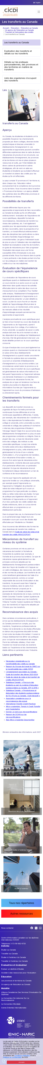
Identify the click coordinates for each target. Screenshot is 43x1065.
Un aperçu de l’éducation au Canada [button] (15, 984)
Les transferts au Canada (15, 34)
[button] (10, 12)
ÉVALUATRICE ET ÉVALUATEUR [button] (14, 965)
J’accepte (21, 1062)
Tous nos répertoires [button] (21, 903)
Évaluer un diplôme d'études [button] (12, 969)
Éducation (15, 28)
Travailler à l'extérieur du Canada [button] (14, 961)
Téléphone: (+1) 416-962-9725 (13, 944)
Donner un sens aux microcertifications (21, 712)
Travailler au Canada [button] (9, 954)
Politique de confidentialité (12, 1057)
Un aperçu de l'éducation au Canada (19, 30)
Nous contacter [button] (7, 928)
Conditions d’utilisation (22, 1055)
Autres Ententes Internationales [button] (13, 1008)
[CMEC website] (21, 1024)
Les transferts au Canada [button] (16, 42)
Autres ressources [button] (21, 913)
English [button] (38, 2)
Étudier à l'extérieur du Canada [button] (13, 957)
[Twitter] (36, 928)
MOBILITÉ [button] (5, 988)
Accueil (6, 28)
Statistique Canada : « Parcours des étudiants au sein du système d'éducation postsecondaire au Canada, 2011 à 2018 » (22, 685)
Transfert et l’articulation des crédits (19, 32)
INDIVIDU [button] (5, 946)
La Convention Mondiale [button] (10, 1004)
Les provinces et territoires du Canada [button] (16, 981)
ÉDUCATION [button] (6, 976)
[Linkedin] (40, 928)
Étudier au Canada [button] (8, 950)
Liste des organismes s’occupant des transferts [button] (20, 79)
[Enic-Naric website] (21, 1035)
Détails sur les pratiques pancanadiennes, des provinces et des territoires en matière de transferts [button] (21, 66)
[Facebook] (32, 928)
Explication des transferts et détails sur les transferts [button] (18, 52)
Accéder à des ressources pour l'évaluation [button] (18, 973)
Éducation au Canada (29, 28)
